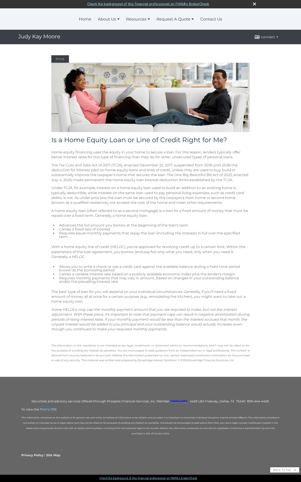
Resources (136, 19)
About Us (107, 19)
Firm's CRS (48, 409)
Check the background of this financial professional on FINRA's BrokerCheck (148, 4)
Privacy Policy (32, 455)
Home (85, 19)
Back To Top (282, 469)
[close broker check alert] (254, 4)
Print (60, 59)
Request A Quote (173, 19)
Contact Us (211, 19)
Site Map (53, 455)
